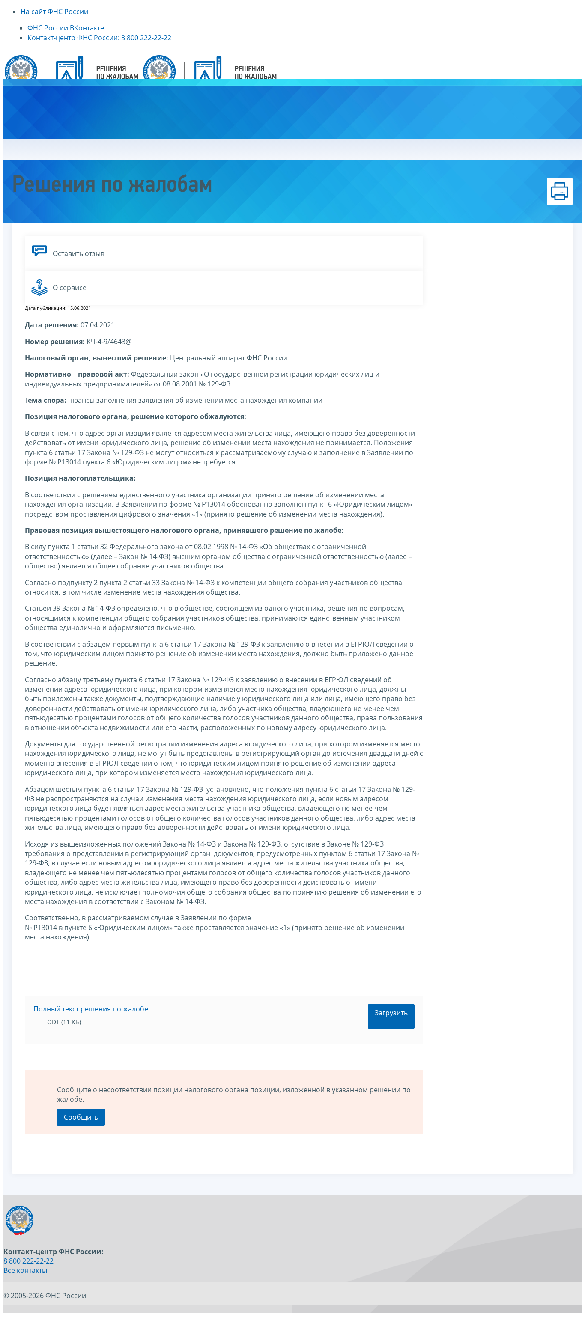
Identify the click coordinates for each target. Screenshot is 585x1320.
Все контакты (25, 1270)
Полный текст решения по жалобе (90, 1009)
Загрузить (391, 1012)
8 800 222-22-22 (28, 1261)
